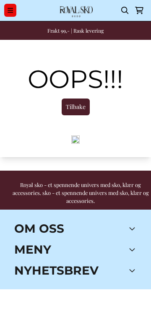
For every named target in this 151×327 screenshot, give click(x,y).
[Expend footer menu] (133, 249)
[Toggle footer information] (133, 228)
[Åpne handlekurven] (139, 10)
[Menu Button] (10, 10)
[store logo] (75, 10)
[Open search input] (125, 10)
